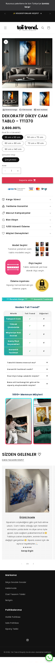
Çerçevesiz (10, 159)
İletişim (9, 600)
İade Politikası (12, 623)
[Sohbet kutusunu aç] (49, 657)
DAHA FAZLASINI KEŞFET (13, 460)
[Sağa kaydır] (33, 564)
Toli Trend (15, 652)
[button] (5, 28)
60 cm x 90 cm (13, 143)
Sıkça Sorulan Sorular (15, 582)
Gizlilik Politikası (12, 617)
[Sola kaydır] (22, 564)
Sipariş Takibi (11, 629)
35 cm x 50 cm (12, 137)
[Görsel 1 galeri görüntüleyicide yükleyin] (10, 98)
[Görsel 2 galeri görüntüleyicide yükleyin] (27, 98)
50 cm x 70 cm (35, 137)
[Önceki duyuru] (5, 13)
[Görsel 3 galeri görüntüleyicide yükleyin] (44, 98)
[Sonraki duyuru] (50, 13)
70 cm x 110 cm (36, 143)
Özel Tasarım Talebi (15, 594)
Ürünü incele (27, 517)
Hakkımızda (11, 588)
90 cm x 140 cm (13, 149)
